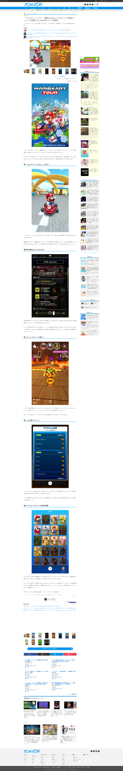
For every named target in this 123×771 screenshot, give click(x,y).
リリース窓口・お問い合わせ (37, 767)
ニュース (33, 8)
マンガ (46, 10)
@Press (82, 767)
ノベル (51, 10)
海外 (82, 10)
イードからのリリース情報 (67, 767)
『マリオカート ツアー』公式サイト (49, 648)
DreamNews (78, 767)
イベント (77, 10)
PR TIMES (73, 767)
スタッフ (53, 756)
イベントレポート (41, 8)
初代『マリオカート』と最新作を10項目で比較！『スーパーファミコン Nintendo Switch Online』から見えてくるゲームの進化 (50, 610)
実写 (63, 757)
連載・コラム (71, 8)
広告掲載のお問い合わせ (47, 767)
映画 (42, 757)
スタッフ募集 (87, 767)
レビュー (58, 8)
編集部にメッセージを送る (72, 81)
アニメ (33, 10)
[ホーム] (24, 13)
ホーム (26, 8)
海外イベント (43, 762)
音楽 (56, 10)
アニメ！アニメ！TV (76, 759)
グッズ (71, 10)
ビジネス (53, 762)
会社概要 (53, 767)
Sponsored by (69, 694)
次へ (53, 599)
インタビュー (51, 8)
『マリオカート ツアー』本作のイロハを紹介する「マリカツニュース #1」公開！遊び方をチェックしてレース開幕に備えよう (50, 608)
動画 (64, 8)
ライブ (42, 759)
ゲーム (65, 10)
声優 (61, 10)
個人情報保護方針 (58, 767)
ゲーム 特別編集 (61, 76)
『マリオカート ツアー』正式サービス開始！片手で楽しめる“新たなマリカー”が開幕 (42, 606)
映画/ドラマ (39, 10)
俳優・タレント (54, 759)
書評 (63, 759)
